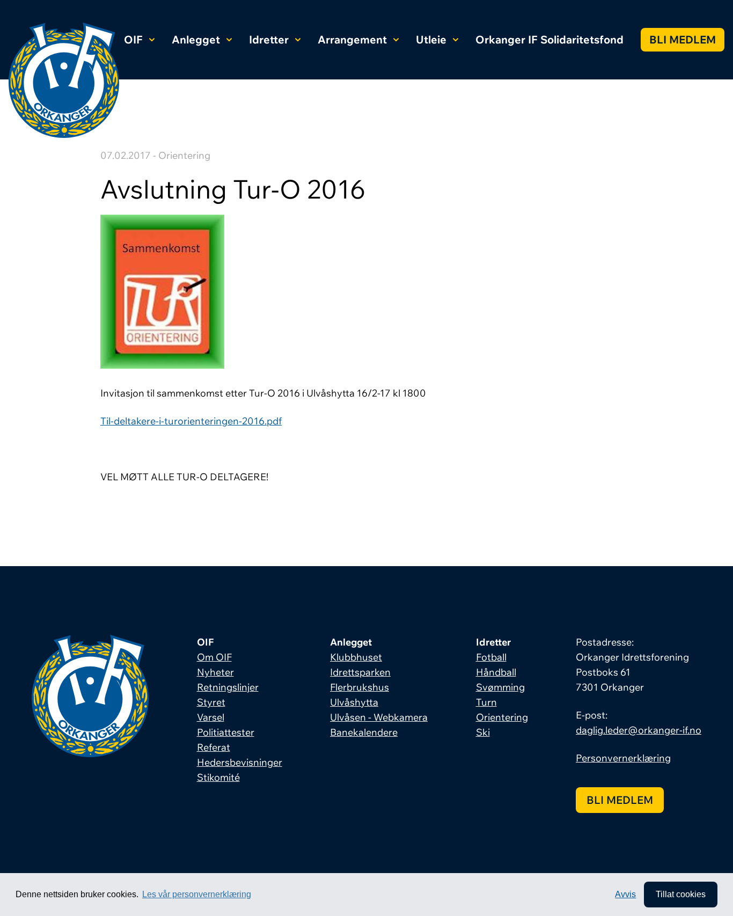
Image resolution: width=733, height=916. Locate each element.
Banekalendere (364, 732)
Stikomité (218, 777)
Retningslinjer (228, 687)
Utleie (431, 39)
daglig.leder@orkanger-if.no (638, 730)
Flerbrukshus (359, 687)
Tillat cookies (681, 894)
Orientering (502, 717)
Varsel (210, 717)
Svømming (500, 687)
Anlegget (196, 39)
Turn (486, 702)
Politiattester (225, 732)
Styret (211, 702)
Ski (483, 732)
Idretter (269, 39)
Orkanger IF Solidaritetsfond (549, 39)
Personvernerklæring (623, 758)
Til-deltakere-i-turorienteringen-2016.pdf (191, 421)
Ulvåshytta (354, 702)
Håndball (496, 672)
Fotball (491, 657)
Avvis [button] (625, 894)
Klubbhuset (356, 657)
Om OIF (214, 657)
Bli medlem (682, 39)
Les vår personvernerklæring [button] (196, 894)
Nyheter (215, 672)
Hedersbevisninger (239, 762)
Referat (213, 747)
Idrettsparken (360, 672)
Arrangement (352, 39)
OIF (133, 39)
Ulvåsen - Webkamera (379, 717)
